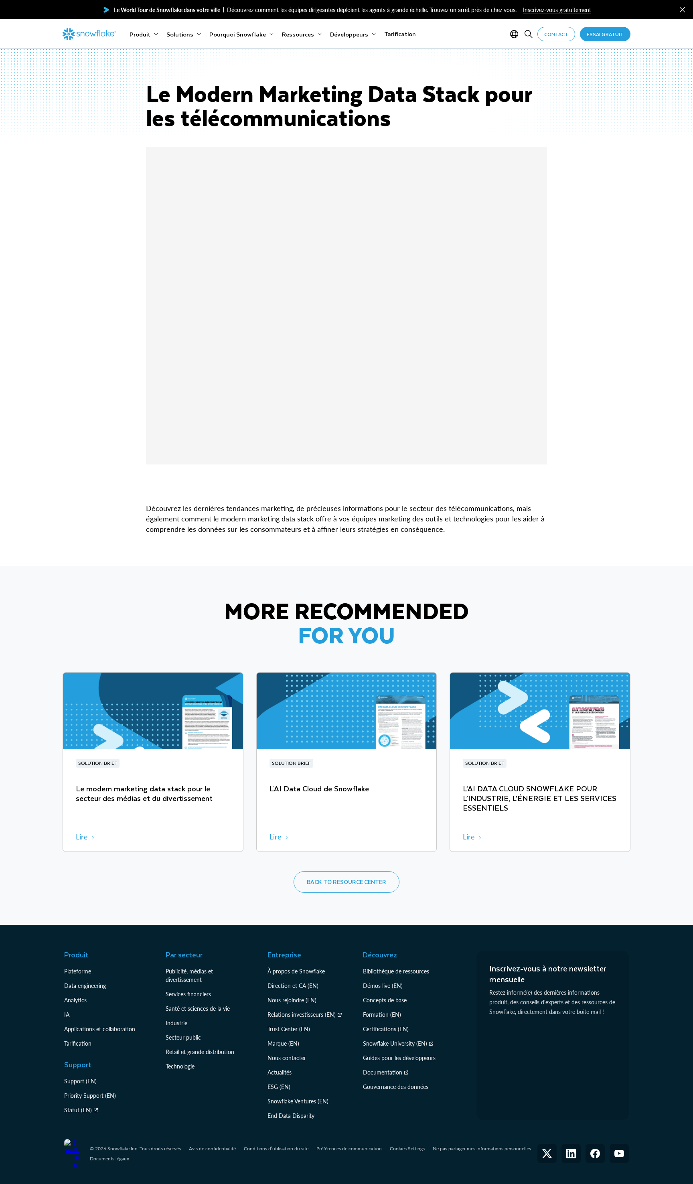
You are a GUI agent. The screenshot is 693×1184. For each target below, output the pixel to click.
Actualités (279, 1072)
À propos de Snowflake (296, 971)
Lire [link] (82, 836)
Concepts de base (385, 1000)
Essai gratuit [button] (605, 34)
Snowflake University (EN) (395, 1043)
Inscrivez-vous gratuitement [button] (557, 9)
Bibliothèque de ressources (396, 971)
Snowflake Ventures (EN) (297, 1101)
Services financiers (188, 994)
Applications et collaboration (99, 1029)
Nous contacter (286, 1057)
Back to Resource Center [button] (346, 881)
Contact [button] (556, 34)
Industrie (176, 1023)
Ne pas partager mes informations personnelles (482, 1148)
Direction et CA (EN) (292, 985)
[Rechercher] (529, 34)
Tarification (77, 1043)
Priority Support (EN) (90, 1095)
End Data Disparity (290, 1115)
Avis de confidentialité (212, 1148)
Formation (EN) (382, 1014)
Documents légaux (109, 1159)
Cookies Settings (407, 1149)
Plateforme (77, 971)
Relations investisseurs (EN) (301, 1014)
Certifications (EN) (386, 1029)
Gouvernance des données (395, 1086)
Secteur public (183, 1037)
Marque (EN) (283, 1043)
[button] (682, 10)
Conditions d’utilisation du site (276, 1148)
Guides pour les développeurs (399, 1057)
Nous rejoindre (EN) (291, 1000)
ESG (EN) (278, 1086)
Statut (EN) (78, 1110)
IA (66, 1014)
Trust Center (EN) (288, 1029)
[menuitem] (144, 34)
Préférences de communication (349, 1148)
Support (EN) (80, 1081)
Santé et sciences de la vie (198, 1008)
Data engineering (85, 985)
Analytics (75, 1000)
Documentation (382, 1072)
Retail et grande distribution (200, 1051)
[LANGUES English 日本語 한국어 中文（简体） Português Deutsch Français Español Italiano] (515, 34)
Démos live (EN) (383, 985)
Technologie (180, 1066)
